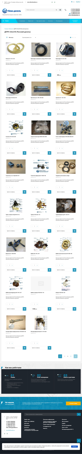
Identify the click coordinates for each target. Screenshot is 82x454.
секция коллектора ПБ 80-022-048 (39, 136)
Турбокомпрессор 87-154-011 (62, 214)
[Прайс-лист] (75, 37)
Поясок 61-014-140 (10, 58)
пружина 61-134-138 (60, 97)
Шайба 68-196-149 (35, 253)
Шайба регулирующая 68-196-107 (14, 292)
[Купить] (24, 75)
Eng (77, 1)
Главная (6, 28)
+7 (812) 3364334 (75, 9)
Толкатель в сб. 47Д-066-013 (12, 175)
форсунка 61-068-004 (11, 253)
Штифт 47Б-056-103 (60, 292)
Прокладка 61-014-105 (61, 58)
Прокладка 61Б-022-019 (11, 97)
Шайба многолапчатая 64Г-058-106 (64, 253)
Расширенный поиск (60, 9)
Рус (79, 1)
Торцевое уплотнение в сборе (62, 175)
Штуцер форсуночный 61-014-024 (38, 331)
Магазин (11, 28)
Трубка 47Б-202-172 (35, 214)
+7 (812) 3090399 (75, 10)
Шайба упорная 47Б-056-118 (37, 292)
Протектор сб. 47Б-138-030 (37, 97)
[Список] (73, 37)
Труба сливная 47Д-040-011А (12, 214)
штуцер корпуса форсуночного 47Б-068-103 (16, 331)
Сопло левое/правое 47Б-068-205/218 (64, 136)
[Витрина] (71, 37)
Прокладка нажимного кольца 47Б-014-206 (41, 58)
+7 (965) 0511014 (75, 12)
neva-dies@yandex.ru (32, 2)
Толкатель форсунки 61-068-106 (38, 175)
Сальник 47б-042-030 (11, 136)
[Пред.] (60, 356)
